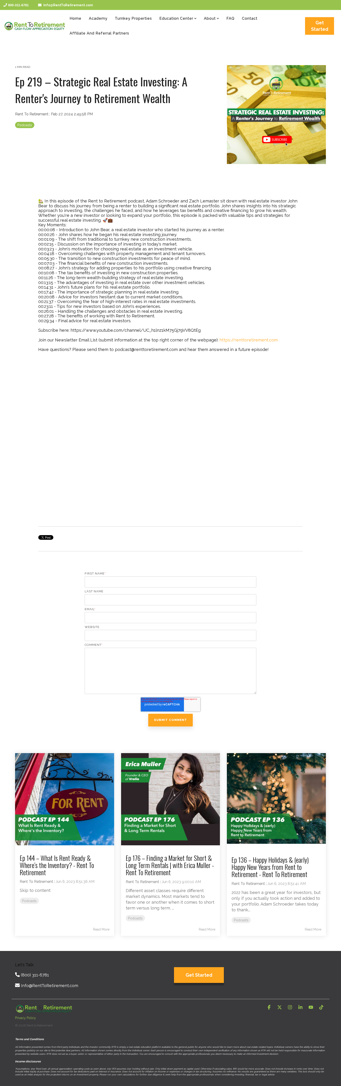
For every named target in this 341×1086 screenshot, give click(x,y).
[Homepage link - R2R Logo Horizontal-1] (44, 1010)
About (210, 18)
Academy (98, 18)
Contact (249, 18)
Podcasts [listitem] (29, 901)
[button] (270, 1007)
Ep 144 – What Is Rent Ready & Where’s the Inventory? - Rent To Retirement (57, 865)
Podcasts (24, 125)
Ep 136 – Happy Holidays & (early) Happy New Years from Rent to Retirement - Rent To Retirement (270, 867)
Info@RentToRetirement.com (68, 5)
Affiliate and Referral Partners (99, 33)
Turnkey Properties (133, 18)
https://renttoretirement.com (248, 340)
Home (75, 18)
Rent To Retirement (32, 114)
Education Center (176, 18)
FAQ (230, 18)
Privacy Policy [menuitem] (25, 1018)
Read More (101, 929)
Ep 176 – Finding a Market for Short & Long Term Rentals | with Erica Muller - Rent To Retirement (170, 865)
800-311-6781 (18, 5)
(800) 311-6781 (35, 974)
